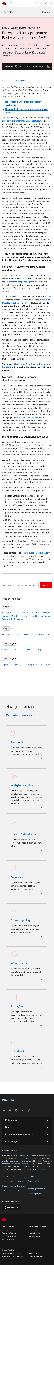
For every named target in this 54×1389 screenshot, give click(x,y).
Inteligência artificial (22, 785)
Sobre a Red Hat (8, 1227)
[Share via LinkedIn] (19, 66)
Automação (17, 742)
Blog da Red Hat (9, 12)
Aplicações (17, 1006)
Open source (38, 52)
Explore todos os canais (19, 715)
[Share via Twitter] (23, 66)
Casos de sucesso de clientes (13, 1186)
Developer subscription (14, 302)
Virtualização (18, 1051)
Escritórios (32, 1230)
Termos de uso (34, 1253)
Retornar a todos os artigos (14, 80)
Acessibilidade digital (36, 1256)
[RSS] (48, 66)
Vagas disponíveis (35, 1193)
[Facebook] (16, 1111)
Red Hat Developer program (20, 281)
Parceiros (7, 55)
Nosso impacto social (36, 1189)
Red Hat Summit (8, 1239)
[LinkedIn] (3, 1111)
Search (45, 585)
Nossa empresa (8, 1176)
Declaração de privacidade (11, 1253)
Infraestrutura (19, 963)
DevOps (19, 52)
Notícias (31, 1176)
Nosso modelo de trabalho (12, 1181)
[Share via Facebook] (16, 66)
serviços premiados (37, 1169)
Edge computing (20, 920)
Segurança (17, 877)
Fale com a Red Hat (9, 1233)
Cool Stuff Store (34, 1236)
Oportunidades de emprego (38, 1227)
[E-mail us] (27, 66)
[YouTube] (10, 1111)
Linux (28, 52)
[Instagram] (28, 1111)
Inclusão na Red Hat (9, 1236)
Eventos (5, 1230)
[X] (22, 1111)
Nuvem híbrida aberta (23, 834)
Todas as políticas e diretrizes (12, 1256)
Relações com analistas (11, 1191)
